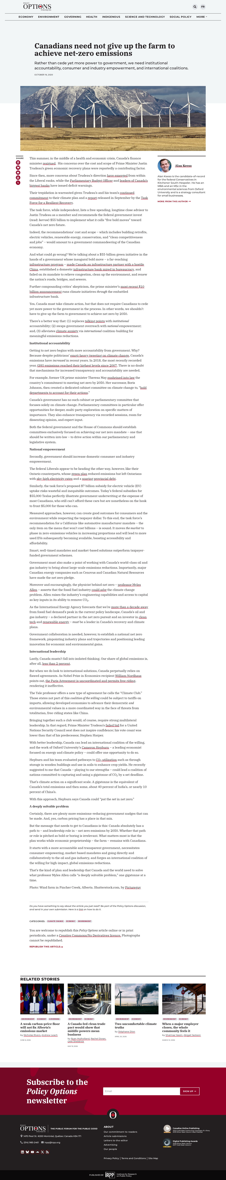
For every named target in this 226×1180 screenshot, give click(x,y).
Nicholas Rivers (32, 1035)
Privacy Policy (111, 1158)
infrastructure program (46, 264)
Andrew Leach (50, 1035)
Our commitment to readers (120, 1131)
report (92, 198)
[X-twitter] (18, 182)
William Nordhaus (128, 676)
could (99, 590)
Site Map (153, 1158)
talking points (95, 321)
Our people (110, 1149)
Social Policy (181, 16)
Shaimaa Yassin (174, 1035)
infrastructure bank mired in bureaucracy (103, 269)
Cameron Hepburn (95, 747)
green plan (79, 474)
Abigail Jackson (192, 1035)
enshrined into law (121, 377)
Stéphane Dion (126, 1031)
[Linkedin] (18, 162)
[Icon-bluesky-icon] (18, 167)
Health (91, 16)
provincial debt (105, 479)
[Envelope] (18, 172)
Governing (72, 16)
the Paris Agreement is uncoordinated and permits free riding (90, 681)
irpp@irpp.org (52, 1142)
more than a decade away (129, 607)
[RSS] (47, 1152)
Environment (48, 16)
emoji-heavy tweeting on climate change (99, 355)
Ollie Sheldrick (76, 1041)
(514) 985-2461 (31, 1142)
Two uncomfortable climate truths (136, 1025)
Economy (26, 16)
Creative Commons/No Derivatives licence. (90, 935)
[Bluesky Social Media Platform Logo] (27, 1152)
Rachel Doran (98, 1038)
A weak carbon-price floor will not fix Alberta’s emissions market (40, 1027)
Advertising (110, 1144)
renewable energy (56, 622)
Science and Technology (145, 16)
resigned (49, 163)
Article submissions (115, 1136)
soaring (87, 479)
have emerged (117, 175)
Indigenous (111, 16)
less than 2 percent (56, 663)
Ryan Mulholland (80, 1038)
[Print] (18, 177)
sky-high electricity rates (55, 479)
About (108, 1126)
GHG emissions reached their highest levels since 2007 (77, 365)
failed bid (112, 725)
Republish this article (45, 946)
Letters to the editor (116, 1140)
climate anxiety (67, 331)
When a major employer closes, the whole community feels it (180, 1027)
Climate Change (55, 921)
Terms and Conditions (133, 1158)
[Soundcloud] (37, 1152)
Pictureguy (133, 887)
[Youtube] (32, 1152)
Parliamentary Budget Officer (91, 180)
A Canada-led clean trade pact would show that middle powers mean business (86, 1029)
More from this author (173, 201)
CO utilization (106, 760)
